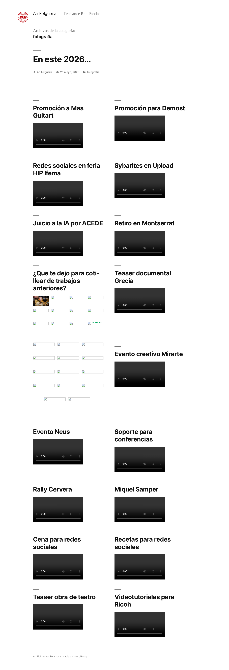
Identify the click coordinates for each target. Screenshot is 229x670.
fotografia (93, 72)
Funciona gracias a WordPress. (69, 656)
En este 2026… (62, 59)
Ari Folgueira (44, 13)
